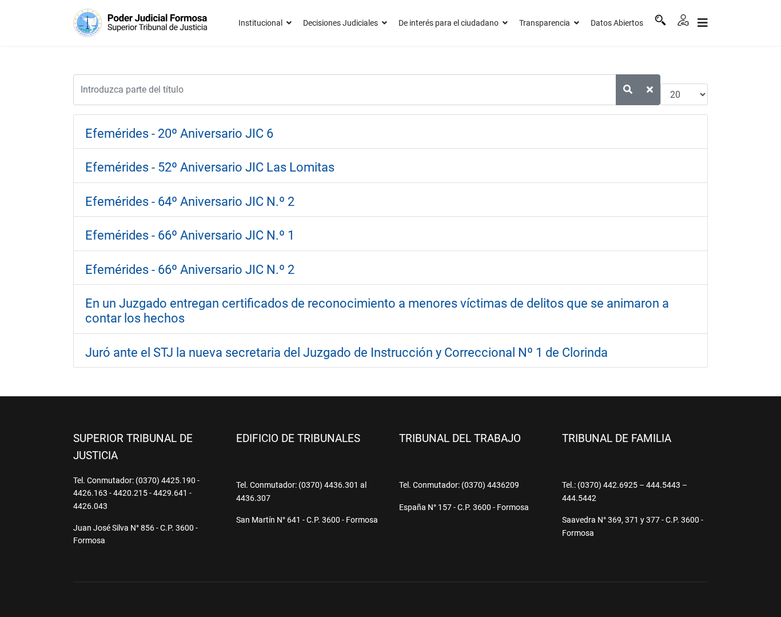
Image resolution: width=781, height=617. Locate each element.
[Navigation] (703, 23)
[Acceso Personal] (683, 20)
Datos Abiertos (617, 22)
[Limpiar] (649, 89)
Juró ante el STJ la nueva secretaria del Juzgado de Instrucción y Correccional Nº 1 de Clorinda (346, 352)
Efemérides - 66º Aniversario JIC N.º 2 (189, 269)
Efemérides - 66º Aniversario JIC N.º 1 (189, 235)
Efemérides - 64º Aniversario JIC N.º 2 (189, 201)
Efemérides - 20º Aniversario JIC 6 (179, 133)
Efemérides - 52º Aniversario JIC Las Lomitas (209, 167)
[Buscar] (660, 20)
